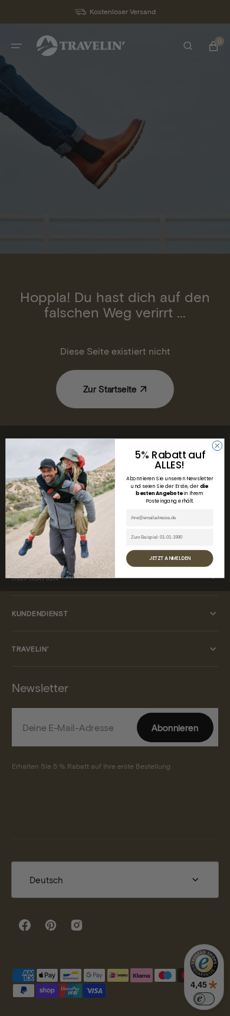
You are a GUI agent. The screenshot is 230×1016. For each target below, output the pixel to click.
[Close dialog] (217, 446)
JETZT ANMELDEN (169, 558)
